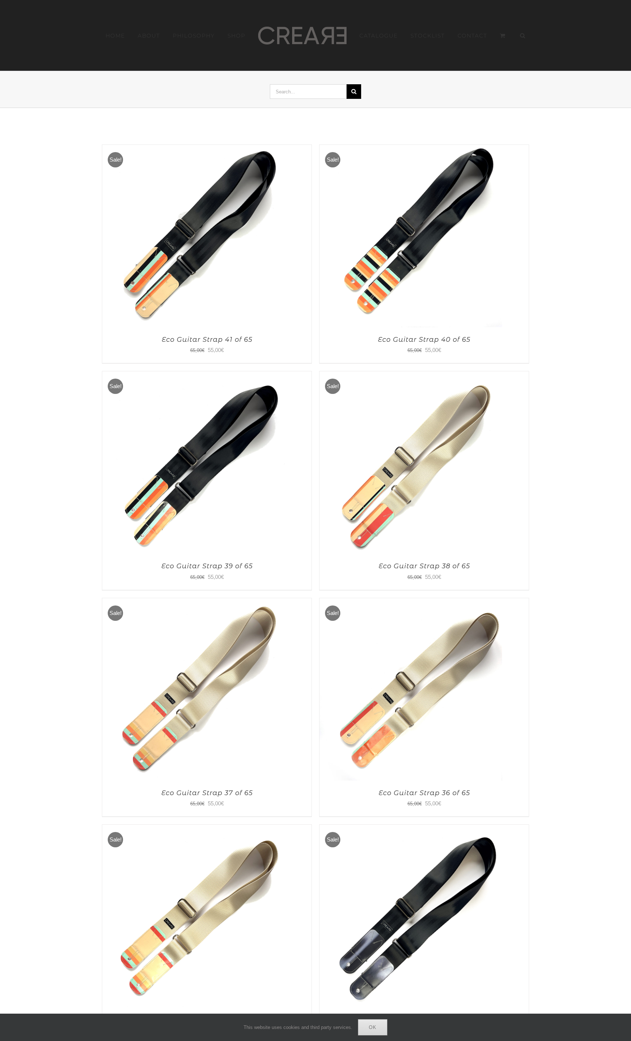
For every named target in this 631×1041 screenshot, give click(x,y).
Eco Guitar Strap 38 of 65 (424, 566)
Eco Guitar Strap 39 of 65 (207, 566)
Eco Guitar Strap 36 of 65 (424, 793)
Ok (372, 1027)
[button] (502, 35)
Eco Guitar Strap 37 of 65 (207, 793)
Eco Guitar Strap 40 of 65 (424, 340)
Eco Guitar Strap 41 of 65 (207, 340)
